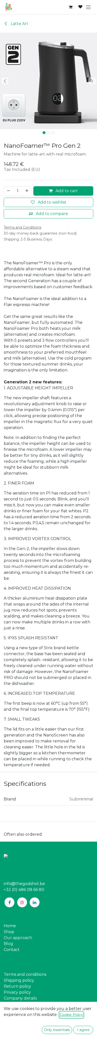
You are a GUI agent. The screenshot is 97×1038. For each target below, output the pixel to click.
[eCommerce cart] (70, 7)
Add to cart (66, 190)
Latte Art (19, 23)
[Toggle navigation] (88, 7)
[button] (5, 81)
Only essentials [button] (57, 1030)
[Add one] (27, 190)
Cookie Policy (71, 1014)
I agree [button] (83, 1030)
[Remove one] (8, 190)
